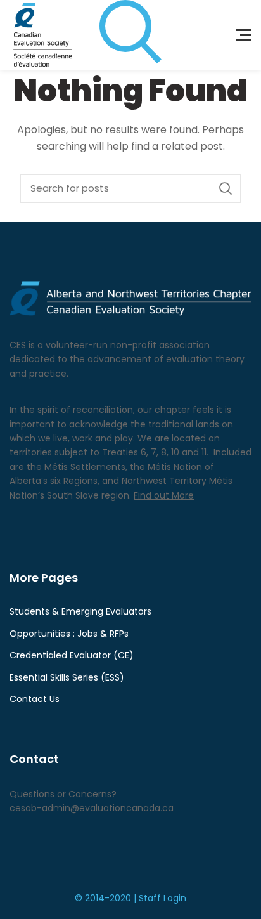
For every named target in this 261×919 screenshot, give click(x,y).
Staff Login (162, 898)
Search (225, 188)
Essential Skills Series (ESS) (67, 678)
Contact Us (35, 699)
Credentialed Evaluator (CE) (72, 655)
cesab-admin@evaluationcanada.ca (92, 808)
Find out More (164, 495)
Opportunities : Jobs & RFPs (69, 634)
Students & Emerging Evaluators (80, 612)
